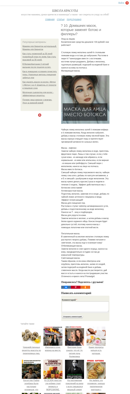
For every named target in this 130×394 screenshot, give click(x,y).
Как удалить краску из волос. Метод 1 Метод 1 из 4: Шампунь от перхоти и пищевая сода (39, 85)
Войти (121, 2)
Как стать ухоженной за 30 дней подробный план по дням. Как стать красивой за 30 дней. (39, 57)
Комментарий (69, 299)
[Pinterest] (75, 287)
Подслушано (74, 19)
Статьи (60, 19)
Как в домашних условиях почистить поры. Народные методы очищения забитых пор (39, 74)
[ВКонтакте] (66, 287)
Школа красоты (65, 10)
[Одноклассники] (85, 287)
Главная (50, 19)
